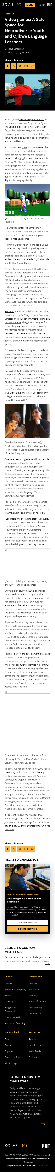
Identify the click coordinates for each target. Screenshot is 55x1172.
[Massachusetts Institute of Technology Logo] (49, 5)
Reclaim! (36, 162)
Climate (8, 983)
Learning (9, 1001)
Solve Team (34, 989)
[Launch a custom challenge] (42, 1123)
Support (9, 1051)
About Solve (35, 976)
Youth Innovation (13, 1017)
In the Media (35, 1051)
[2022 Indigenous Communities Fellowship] (27, 899)
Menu (30, 5)
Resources (34, 1032)
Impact (8, 976)
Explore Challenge (27, 922)
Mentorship (11, 1063)
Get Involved (12, 1032)
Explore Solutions (27, 928)
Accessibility (35, 1013)
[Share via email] (26, 66)
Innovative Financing (15, 1023)
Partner (8, 1045)
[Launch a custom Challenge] (27, 956)
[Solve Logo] (11, 4)
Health (8, 995)
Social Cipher (24, 263)
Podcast (33, 1057)
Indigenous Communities (11, 1009)
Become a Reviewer (14, 1057)
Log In (42, 5)
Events (8, 1039)
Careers (33, 995)
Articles (32, 1039)
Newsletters (35, 1045)
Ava (25, 147)
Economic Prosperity (15, 989)
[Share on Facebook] (7, 66)
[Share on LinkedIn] (20, 66)
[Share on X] (13, 66)
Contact (33, 983)
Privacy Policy (35, 1007)
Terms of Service (37, 1001)
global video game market (30, 119)
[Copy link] (32, 66)
